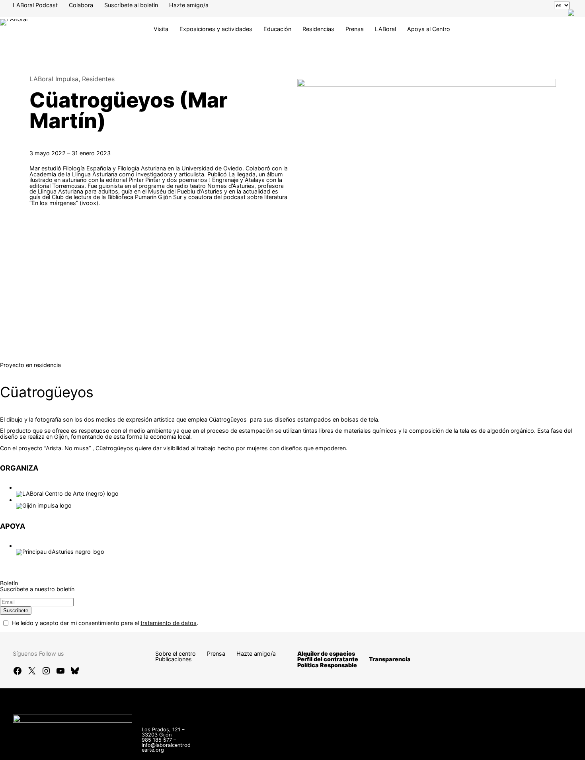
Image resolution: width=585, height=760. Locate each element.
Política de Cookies (357, 749)
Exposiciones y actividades (215, 28)
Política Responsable (327, 665)
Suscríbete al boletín (131, 5)
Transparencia (390, 659)
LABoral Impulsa (53, 79)
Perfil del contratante (327, 659)
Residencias (318, 28)
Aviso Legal (429, 743)
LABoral (385, 28)
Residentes (98, 79)
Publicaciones (173, 659)
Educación (277, 28)
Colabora (81, 5)
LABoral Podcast (35, 5)
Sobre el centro (175, 653)
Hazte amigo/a (189, 5)
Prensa (354, 28)
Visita (161, 28)
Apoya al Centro (428, 28)
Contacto (344, 743)
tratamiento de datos (168, 622)
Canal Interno (385, 743)
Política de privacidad (484, 743)
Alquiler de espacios (326, 653)
